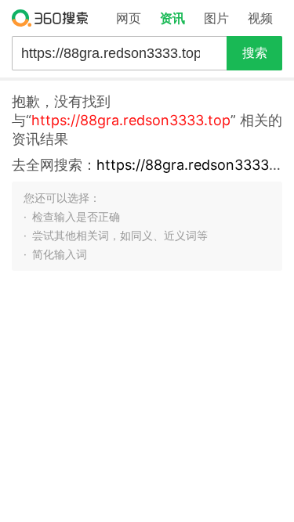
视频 (260, 18)
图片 (216, 18)
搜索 (254, 52)
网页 (128, 18)
